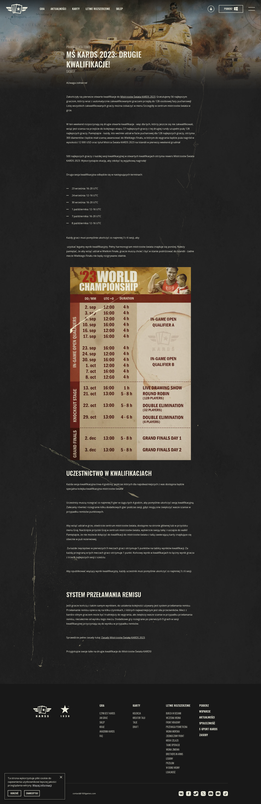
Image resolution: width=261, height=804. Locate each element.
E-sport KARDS (208, 729)
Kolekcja (137, 713)
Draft (136, 727)
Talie (135, 722)
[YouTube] (218, 793)
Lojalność (171, 772)
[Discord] (210, 793)
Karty (76, 9)
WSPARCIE (205, 711)
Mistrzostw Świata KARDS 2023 (137, 96)
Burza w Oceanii (173, 713)
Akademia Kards (107, 731)
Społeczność (207, 723)
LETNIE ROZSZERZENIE (98, 9)
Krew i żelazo (172, 740)
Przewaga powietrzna (176, 727)
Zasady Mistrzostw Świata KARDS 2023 (123, 637)
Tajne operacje (173, 745)
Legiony (169, 758)
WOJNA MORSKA (173, 731)
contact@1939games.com (84, 793)
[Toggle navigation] (252, 9)
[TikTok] (225, 793)
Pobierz (204, 705)
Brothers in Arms (174, 754)
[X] (203, 793)
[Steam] (195, 793)
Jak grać (104, 718)
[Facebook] (188, 793)
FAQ (101, 736)
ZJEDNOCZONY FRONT (175, 736)
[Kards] (17, 9)
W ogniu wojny (173, 767)
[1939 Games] (65, 710)
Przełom (170, 763)
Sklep (119, 9)
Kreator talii (139, 718)
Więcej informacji (42, 785)
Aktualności (58, 9)
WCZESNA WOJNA (173, 718)
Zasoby (203, 735)
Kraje (102, 727)
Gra (42, 9)
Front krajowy (173, 722)
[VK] (181, 793)
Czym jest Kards (107, 713)
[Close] (61, 777)
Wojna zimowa (172, 749)
